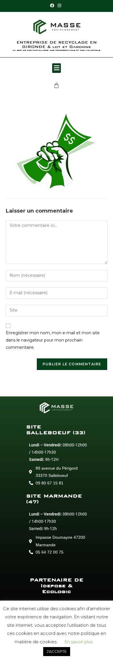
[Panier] (56, 85)
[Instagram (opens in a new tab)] (59, 5)
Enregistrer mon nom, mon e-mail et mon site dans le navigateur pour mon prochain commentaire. (53, 340)
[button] (56, 68)
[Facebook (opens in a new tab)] (53, 5)
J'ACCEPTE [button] (57, 651)
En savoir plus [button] (78, 641)
